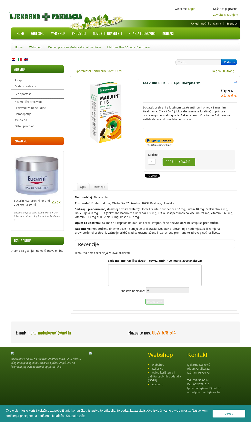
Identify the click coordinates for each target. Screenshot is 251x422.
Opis (83, 187)
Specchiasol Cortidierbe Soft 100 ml (98, 71)
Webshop (35, 47)
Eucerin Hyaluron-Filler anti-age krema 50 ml (32, 202)
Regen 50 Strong (223, 71)
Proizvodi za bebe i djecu (31, 108)
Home (19, 47)
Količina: (153, 155)
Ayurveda (21, 120)
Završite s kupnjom (225, 14)
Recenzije (99, 187)
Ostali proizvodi (25, 126)
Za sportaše (23, 94)
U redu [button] (229, 413)
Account (157, 384)
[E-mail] (235, 82)
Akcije (18, 80)
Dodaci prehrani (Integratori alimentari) (74, 47)
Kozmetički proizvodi (28, 102)
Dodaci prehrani (25, 86)
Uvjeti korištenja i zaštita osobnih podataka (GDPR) (164, 376)
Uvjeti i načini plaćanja (206, 23)
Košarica (157, 368)
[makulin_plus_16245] (105, 112)
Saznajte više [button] (75, 415)
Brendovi (232, 23)
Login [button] (192, 9)
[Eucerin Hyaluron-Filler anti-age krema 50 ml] (37, 175)
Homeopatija (23, 114)
